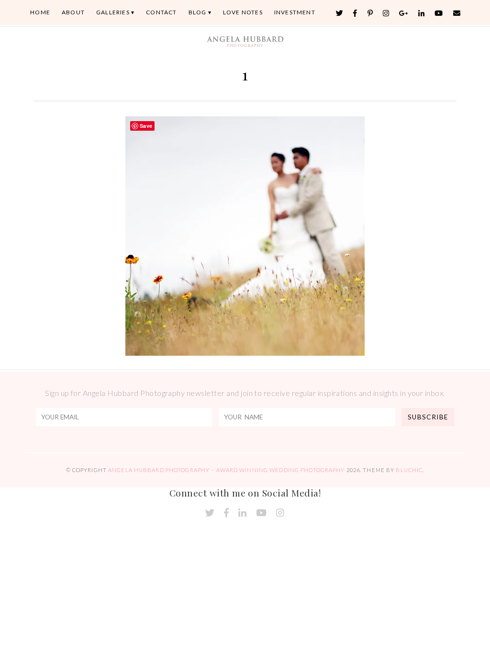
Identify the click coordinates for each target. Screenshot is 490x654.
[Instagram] (386, 13)
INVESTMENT (294, 12)
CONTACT (161, 12)
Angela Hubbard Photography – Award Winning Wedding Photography (226, 470)
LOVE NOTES (243, 12)
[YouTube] (438, 13)
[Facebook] (355, 13)
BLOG (198, 12)
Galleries (113, 12)
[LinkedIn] (421, 13)
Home (40, 12)
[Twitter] (340, 13)
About (73, 12)
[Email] (457, 13)
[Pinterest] (370, 13)
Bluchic (409, 470)
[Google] (404, 13)
